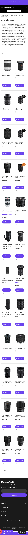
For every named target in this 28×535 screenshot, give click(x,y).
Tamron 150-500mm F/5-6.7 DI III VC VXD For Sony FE (7, 246)
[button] (3, 88)
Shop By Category (14, 15)
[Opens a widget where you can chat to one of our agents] (22, 532)
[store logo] (9, 7)
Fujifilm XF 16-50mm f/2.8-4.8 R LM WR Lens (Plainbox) (7, 348)
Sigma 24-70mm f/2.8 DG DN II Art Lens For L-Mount (19, 314)
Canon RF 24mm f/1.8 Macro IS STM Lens (20, 348)
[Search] (20, 11)
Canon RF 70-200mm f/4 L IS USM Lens (6, 75)
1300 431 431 (24, 7)
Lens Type (21, 15)
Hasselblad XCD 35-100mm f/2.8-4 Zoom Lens (7, 417)
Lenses (6, 15)
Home (2, 15)
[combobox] (14, 11)
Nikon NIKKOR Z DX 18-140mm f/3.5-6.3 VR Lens (20, 417)
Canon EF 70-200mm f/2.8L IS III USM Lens (7, 212)
